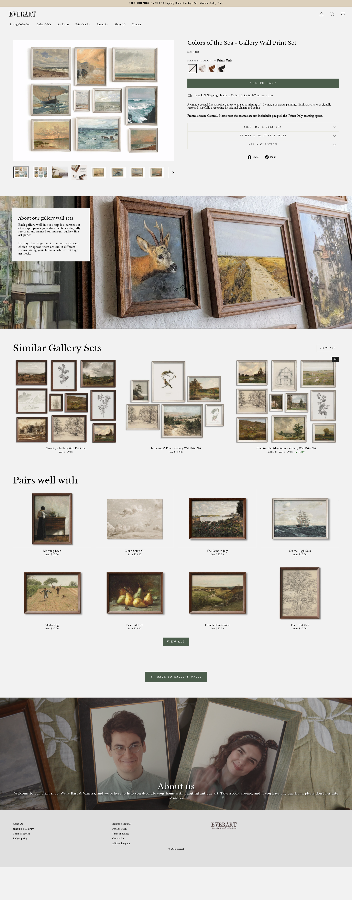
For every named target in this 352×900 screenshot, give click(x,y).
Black (222, 68)
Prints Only (192, 68)
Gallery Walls (43, 24)
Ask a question (263, 144)
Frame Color (209, 60)
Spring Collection (20, 24)
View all (328, 348)
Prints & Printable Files (263, 136)
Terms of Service (21, 834)
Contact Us (118, 839)
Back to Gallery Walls (179, 677)
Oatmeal (202, 68)
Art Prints (63, 24)
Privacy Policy (119, 829)
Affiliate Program (121, 844)
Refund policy (20, 839)
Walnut (212, 68)
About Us (120, 24)
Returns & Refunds (121, 824)
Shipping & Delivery (263, 127)
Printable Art (82, 24)
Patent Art (102, 24)
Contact (136, 24)
